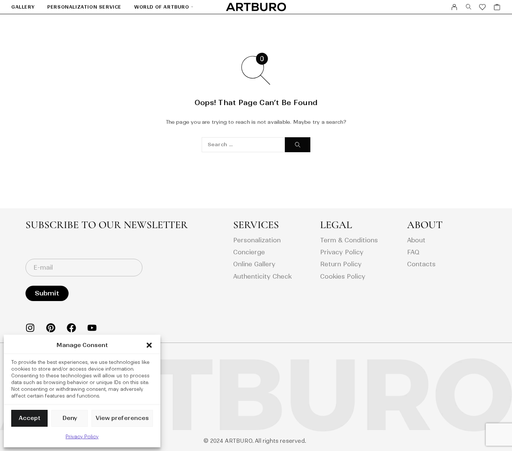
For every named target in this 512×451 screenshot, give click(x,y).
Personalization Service (84, 7)
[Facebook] (71, 327)
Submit (47, 293)
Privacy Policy (82, 436)
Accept (29, 417)
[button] (149, 345)
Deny (69, 417)
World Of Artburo (161, 7)
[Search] (469, 7)
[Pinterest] (50, 327)
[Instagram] (30, 327)
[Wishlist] (482, 8)
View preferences (122, 417)
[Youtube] (92, 327)
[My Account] (454, 7)
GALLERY (22, 7)
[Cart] (497, 8)
